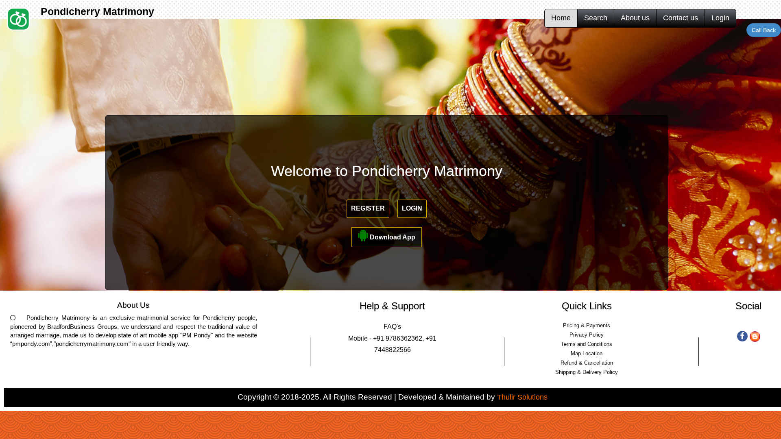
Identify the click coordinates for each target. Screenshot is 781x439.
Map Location (586, 353)
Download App (391, 237)
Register (368, 208)
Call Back (764, 30)
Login (720, 18)
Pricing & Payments (586, 325)
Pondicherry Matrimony (97, 11)
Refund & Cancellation (587, 363)
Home (561, 18)
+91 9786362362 (397, 338)
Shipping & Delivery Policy (586, 372)
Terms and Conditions (586, 344)
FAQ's (392, 326)
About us (635, 18)
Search (595, 18)
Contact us (680, 18)
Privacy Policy (586, 335)
